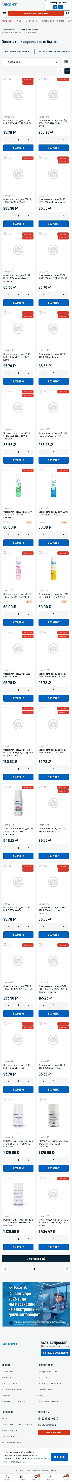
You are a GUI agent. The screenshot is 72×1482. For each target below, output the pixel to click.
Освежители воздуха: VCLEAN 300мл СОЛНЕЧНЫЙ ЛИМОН (53, 595)
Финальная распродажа (13, 1401)
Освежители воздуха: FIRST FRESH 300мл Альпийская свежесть (16, 278)
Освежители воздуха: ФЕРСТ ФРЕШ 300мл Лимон (53, 355)
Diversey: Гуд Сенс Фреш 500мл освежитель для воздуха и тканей (53, 1222)
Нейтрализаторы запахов (17, 51)
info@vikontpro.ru (47, 1424)
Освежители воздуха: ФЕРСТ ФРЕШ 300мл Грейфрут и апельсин (17, 436)
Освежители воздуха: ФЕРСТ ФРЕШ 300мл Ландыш (53, 830)
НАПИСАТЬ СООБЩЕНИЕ (55, 1352)
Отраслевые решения (48, 1401)
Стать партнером (9, 1383)
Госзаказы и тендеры (12, 1389)
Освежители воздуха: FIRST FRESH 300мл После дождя (52, 201)
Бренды (41, 1395)
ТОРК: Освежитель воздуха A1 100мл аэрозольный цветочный (18, 831)
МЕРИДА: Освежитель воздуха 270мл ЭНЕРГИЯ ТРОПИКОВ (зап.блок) (18, 1144)
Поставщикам (47, 20)
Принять (59, 1456)
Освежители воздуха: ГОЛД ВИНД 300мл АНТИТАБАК (52, 751)
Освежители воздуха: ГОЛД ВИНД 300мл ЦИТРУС (16, 1066)
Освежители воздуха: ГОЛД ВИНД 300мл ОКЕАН (16, 909)
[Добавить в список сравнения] (10, 79)
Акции (20, 20)
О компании (31, 20)
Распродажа (8, 20)
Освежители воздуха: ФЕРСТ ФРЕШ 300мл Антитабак (53, 1066)
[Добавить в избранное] (5, 79)
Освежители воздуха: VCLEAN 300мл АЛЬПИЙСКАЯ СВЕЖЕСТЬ (17, 514)
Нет (60, 7)
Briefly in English (9, 1430)
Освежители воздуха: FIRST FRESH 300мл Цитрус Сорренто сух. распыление (18, 752)
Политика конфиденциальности (17, 1424)
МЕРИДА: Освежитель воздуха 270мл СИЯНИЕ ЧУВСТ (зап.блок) (53, 1144)
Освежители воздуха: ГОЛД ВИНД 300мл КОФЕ (16, 675)
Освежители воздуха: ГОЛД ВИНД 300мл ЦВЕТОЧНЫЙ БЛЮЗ (16, 357)
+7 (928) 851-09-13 (48, 1418)
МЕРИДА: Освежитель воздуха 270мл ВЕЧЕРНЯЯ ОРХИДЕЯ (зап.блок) (18, 1222)
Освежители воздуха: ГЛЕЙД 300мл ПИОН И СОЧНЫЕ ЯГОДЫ (53, 123)
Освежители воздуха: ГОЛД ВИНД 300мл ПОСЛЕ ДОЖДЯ (17, 122)
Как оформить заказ (47, 1371)
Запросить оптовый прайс (36, 13)
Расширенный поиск (11, 1442)
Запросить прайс (54, 1432)
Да (55, 7)
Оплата (60, 20)
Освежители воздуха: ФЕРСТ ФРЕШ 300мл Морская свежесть (53, 910)
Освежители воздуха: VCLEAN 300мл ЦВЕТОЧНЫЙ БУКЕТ (17, 595)
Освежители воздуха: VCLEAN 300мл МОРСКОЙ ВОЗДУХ (53, 513)
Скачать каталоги (10, 1436)
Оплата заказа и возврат (50, 1383)
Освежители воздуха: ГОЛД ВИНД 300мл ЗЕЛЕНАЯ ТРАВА (53, 277)
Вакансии (6, 1377)
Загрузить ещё (36, 1258)
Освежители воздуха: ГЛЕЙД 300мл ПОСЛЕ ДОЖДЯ (17, 201)
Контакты (6, 1395)
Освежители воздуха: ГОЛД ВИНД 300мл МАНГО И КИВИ (52, 675)
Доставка (42, 1377)
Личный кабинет (45, 1389)
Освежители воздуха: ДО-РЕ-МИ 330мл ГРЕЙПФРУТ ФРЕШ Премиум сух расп (53, 989)
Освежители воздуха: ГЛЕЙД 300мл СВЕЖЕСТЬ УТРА (53, 434)
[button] (18, 1133)
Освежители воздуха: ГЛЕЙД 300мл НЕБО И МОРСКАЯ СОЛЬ (18, 988)
